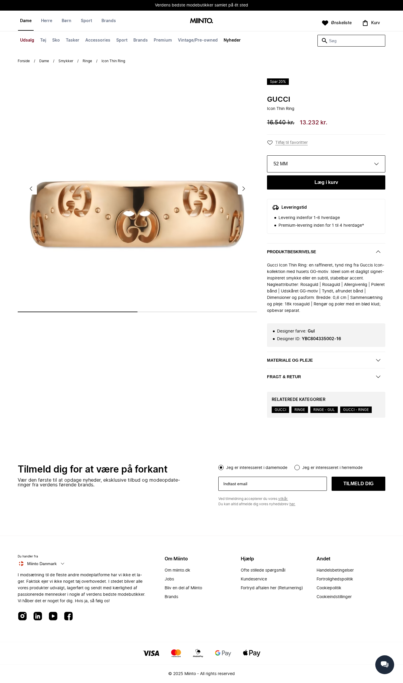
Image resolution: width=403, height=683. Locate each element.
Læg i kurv (326, 182)
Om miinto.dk (177, 570)
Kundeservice (254, 579)
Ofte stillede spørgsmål (263, 570)
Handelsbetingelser (335, 570)
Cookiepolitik (329, 588)
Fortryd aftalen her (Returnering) (272, 588)
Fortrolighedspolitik (335, 579)
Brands (140, 40)
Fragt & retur (284, 376)
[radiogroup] (301, 467)
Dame (26, 21)
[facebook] (68, 616)
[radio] (221, 467)
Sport (121, 40)
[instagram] (22, 616)
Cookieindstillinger (334, 597)
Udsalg (27, 40)
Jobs (169, 579)
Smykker (65, 61)
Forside (24, 61)
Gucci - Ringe (356, 410)
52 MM (280, 163)
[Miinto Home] (201, 21)
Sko (56, 40)
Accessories (97, 40)
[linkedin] (37, 616)
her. (292, 504)
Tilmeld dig (358, 483)
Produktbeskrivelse (291, 251)
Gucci (278, 99)
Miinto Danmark (42, 563)
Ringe (87, 61)
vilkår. (283, 499)
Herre (46, 21)
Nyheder (232, 40)
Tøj (43, 40)
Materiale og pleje (290, 360)
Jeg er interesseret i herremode (332, 468)
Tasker (72, 40)
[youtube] (53, 616)
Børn (66, 21)
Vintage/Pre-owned (198, 40)
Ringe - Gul (324, 410)
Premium (163, 40)
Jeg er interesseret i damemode (256, 468)
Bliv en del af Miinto (183, 588)
